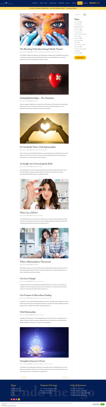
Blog (45, 3)
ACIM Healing (35, 363)
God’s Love (50, 363)
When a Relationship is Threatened (35, 261)
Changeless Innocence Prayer (32, 360)
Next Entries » (65, 377)
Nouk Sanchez (23, 51)
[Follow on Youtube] (12, 399)
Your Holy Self (57, 51)
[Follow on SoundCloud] (19, 399)
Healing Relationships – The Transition (37, 97)
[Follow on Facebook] (16, 399)
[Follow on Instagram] (14, 399)
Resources (61, 3)
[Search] (84, 14)
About (67, 3)
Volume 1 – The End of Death (77, 388)
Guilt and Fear (36, 51)
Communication (77, 32)
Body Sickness (35, 166)
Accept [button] (102, 404)
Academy (34, 3)
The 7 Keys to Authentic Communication (39, 8)
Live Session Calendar (71, 8)
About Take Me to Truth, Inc (17, 391)
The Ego (52, 51)
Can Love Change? (28, 278)
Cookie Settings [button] (96, 404)
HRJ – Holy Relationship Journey (47, 391)
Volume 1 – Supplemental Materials (78, 391)
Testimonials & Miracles (79, 48)
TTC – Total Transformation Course (48, 388)
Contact (74, 3)
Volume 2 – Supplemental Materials (78, 395)
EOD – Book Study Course (46, 393)
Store (41, 3)
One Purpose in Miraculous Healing (35, 295)
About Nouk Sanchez (15, 388)
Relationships (48, 51)
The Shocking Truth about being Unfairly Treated (41, 48)
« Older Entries (23, 377)
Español (85, 3)
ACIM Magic (34, 215)
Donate (80, 3)
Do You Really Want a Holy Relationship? (38, 146)
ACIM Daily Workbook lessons (57, 8)
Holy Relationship (28, 311)
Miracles (40, 166)
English (93, 2)
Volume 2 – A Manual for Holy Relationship (80, 393)
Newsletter (52, 3)
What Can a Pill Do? (29, 212)
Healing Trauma (42, 51)
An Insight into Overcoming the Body (36, 163)
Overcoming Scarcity (78, 44)
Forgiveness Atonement (37, 149)
